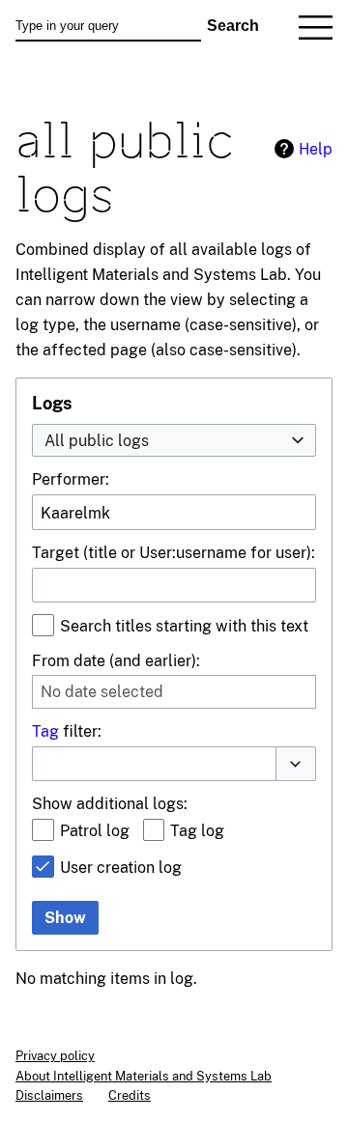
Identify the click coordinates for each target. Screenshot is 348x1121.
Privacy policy (55, 1055)
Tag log (197, 830)
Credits (129, 1095)
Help (316, 148)
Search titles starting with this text (184, 625)
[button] (296, 763)
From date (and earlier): (116, 660)
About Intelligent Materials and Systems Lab (143, 1075)
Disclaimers (49, 1095)
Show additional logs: (110, 803)
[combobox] (174, 441)
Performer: (70, 479)
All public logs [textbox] (96, 440)
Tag (45, 731)
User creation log (121, 867)
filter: (67, 731)
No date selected (102, 691)
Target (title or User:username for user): (173, 552)
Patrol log (95, 830)
